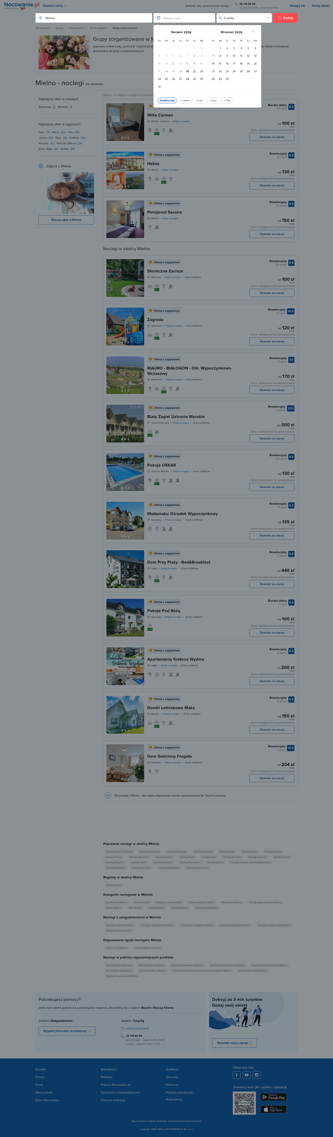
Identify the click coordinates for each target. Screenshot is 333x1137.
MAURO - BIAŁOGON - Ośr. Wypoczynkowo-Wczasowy (189, 370)
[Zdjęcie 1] (125, 138)
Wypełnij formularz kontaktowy (65, 1031)
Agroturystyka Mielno (207, 907)
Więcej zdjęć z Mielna (66, 220)
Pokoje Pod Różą (163, 610)
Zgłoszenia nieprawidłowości (120, 1092)
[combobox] (90, 18)
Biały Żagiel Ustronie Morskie (176, 416)
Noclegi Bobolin (164, 857)
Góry (42, 132)
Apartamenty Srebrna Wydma (175, 659)
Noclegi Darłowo (273, 851)
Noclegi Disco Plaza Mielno (253, 970)
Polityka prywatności (179, 1092)
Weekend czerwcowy (179, 1121)
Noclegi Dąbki (249, 851)
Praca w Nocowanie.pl (115, 1085)
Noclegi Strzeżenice (197, 867)
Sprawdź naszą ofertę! (232, 1043)
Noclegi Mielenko (139, 857)
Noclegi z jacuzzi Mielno (118, 930)
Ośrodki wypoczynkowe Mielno (265, 902)
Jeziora (43, 138)
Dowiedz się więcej (272, 137)
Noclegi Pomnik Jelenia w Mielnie (269, 965)
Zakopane (196, 1121)
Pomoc (40, 1077)
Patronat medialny (113, 1100)
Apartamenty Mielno (116, 902)
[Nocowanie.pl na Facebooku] (236, 1075)
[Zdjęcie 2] (128, 138)
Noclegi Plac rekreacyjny (118, 970)
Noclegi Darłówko (203, 851)
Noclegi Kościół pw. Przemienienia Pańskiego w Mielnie (202, 970)
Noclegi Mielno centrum (147, 947)
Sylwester (162, 1121)
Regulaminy (174, 1099)
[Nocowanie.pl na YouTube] (247, 1075)
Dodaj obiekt (321, 5)
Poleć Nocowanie (47, 1100)
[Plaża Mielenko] (88, 193)
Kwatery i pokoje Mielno (169, 902)
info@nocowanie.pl (137, 1028)
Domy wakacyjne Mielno (201, 902)
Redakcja (172, 1069)
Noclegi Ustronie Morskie (119, 851)
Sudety (65, 149)
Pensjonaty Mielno (231, 902)
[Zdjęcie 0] (122, 138)
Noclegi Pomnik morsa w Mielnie (227, 965)
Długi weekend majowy (144, 1121)
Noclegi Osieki (138, 862)
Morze (56, 132)
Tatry (71, 132)
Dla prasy (172, 1077)
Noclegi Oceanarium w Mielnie (122, 976)
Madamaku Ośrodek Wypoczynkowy (182, 513)
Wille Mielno (135, 907)
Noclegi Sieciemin (141, 867)
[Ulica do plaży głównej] (44, 193)
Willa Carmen (160, 115)
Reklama (106, 1077)
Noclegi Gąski (227, 851)
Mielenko (63, 107)
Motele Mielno (113, 907)
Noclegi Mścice (282, 857)
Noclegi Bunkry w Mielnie (152, 970)
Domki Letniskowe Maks (171, 708)
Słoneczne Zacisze (165, 271)
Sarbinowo (45, 107)
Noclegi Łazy (209, 857)
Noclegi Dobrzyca (163, 862)
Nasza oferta (43, 1092)
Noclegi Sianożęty (176, 851)
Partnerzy (172, 1085)
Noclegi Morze (113, 885)
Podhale (75, 138)
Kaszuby (44, 143)
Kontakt (40, 1069)
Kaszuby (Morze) (67, 143)
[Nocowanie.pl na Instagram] (257, 1075)
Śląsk (58, 138)
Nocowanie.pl (42, 28)
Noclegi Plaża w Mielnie (151, 965)
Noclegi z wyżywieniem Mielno (157, 925)
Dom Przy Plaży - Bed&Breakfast (178, 562)
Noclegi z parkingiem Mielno (235, 925)
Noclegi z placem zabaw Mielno (274, 925)
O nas (39, 1085)
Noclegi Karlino (215, 862)
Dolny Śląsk (46, 149)
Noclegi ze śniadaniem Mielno (197, 925)
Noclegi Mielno (77, 28)
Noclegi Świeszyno (169, 867)
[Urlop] (66, 193)
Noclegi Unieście (257, 857)
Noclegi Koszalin (232, 857)
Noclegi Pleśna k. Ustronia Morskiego (250, 862)
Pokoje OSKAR (161, 465)
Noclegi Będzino (114, 862)
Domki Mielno (142, 902)
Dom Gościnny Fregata (169, 756)
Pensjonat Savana (164, 212)
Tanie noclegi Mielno (117, 947)
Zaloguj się (297, 5)
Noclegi (59, 28)
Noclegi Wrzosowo (190, 862)
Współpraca (109, 1069)
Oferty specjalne (98, 28)
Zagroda (155, 319)
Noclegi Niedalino (115, 867)
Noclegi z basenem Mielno (120, 925)
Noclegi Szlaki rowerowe (119, 965)
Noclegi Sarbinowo (150, 851)
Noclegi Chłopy (114, 857)
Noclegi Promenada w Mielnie (187, 965)
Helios (153, 163)
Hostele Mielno (180, 907)
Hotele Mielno (156, 907)
